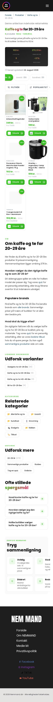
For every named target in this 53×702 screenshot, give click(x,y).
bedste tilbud (38, 336)
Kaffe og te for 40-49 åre (21, 379)
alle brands (23, 307)
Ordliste (28, 470)
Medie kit (22, 646)
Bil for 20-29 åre (17, 385)
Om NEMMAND (26, 636)
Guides (38, 464)
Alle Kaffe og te (16, 414)
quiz (40, 282)
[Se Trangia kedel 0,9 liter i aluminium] (15, 208)
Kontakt (21, 641)
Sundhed (38, 77)
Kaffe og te (33, 15)
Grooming (31, 421)
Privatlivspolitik (26, 651)
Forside (8, 15)
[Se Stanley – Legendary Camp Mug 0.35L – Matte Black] (37, 162)
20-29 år (14, 458)
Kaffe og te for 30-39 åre (20, 373)
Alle (7, 77)
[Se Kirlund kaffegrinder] (15, 115)
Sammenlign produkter (18, 464)
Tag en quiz (13, 470)
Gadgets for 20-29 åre (20, 367)
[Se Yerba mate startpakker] (37, 115)
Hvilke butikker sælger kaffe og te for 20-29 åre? (23, 524)
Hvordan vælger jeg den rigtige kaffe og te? (22, 511)
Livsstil (21, 77)
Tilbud (12, 434)
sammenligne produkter (17, 344)
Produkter (19, 15)
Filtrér (15, 87)
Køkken (30, 427)
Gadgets (13, 427)
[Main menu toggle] (47, 5)
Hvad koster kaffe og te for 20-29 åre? (23, 499)
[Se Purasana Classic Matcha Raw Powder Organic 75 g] (15, 162)
